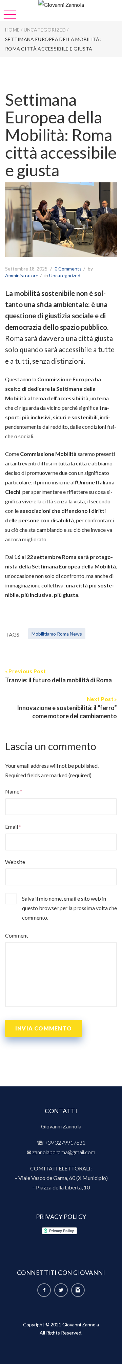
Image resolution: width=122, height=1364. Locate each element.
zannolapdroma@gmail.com (63, 1152)
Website (15, 862)
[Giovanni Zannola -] (61, 4)
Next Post (100, 699)
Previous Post (27, 671)
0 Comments (68, 269)
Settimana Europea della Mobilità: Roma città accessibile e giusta (61, 135)
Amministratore (21, 275)
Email (11, 826)
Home (12, 30)
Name (12, 791)
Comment (16, 935)
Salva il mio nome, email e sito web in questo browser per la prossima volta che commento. (69, 908)
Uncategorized (45, 30)
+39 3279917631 (65, 1142)
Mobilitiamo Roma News (57, 634)
